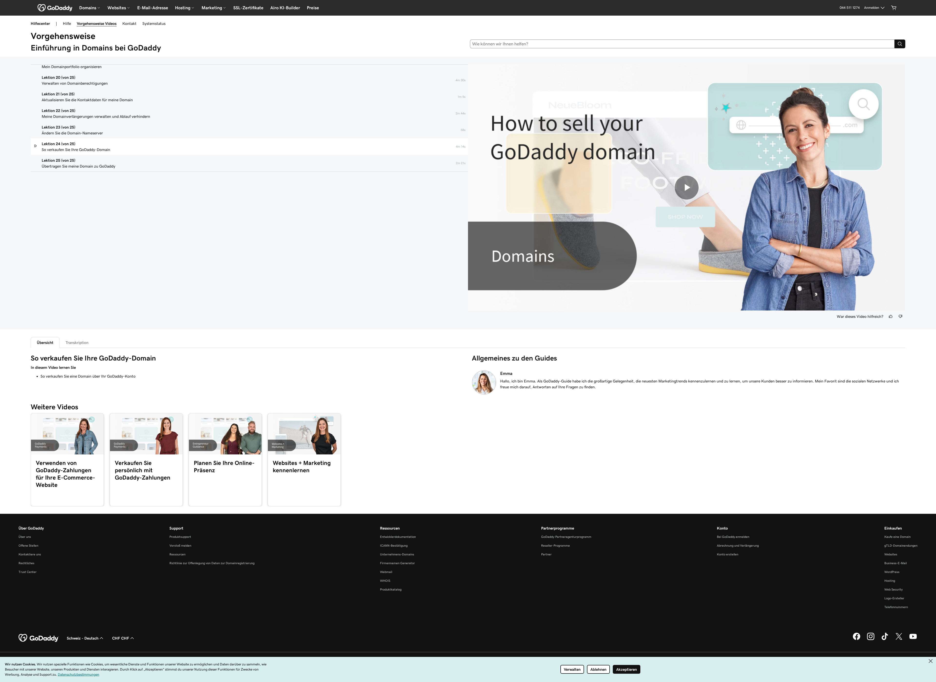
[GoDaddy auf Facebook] (856, 639)
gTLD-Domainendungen (900, 545)
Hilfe (67, 23)
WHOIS (385, 580)
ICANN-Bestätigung (394, 545)
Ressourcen (177, 554)
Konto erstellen (727, 554)
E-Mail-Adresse (152, 8)
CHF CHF (120, 638)
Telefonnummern (896, 607)
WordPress (891, 571)
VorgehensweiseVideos (97, 23)
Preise (313, 8)
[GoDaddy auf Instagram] (870, 639)
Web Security (893, 589)
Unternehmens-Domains (397, 554)
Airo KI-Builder (285, 8)
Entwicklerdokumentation (398, 536)
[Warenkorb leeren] (893, 7)
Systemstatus (154, 23)
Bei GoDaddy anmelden (733, 536)
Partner (546, 554)
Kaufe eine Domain (897, 536)
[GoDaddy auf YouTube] (913, 639)
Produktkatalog (390, 589)
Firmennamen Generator (397, 563)
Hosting (889, 580)
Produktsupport (180, 536)
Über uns (25, 536)
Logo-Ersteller (894, 598)
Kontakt (129, 23)
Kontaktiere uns (30, 554)
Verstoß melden (180, 545)
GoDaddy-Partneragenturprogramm (566, 536)
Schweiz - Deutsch (82, 638)
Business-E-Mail (895, 563)
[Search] (900, 44)
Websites (890, 554)
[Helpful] (891, 316)
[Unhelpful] (900, 316)
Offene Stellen (28, 545)
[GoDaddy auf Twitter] (899, 639)
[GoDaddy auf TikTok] (884, 639)
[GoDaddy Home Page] (39, 638)
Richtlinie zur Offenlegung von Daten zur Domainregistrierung (211, 563)
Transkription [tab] (77, 342)
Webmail (386, 571)
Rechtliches (26, 563)
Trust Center (28, 571)
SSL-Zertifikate (248, 8)
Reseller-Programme (555, 545)
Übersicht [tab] (45, 342)
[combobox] (682, 44)
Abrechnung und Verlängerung (738, 545)
